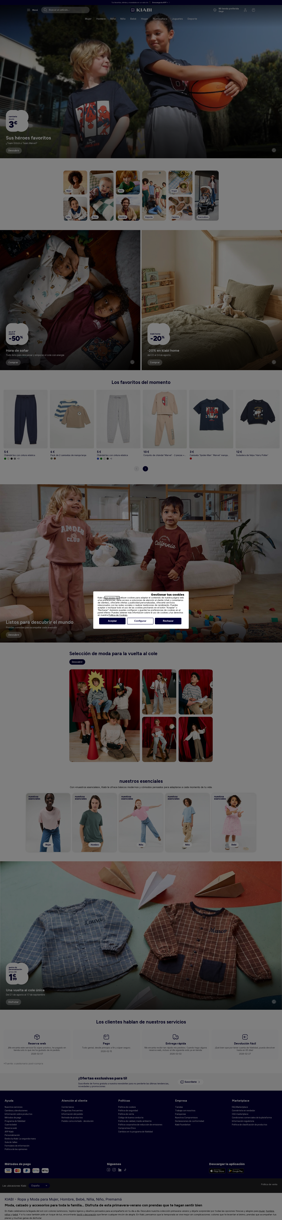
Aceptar (112, 621)
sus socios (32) (112, 597)
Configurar (140, 621)
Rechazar (168, 621)
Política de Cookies (118, 615)
